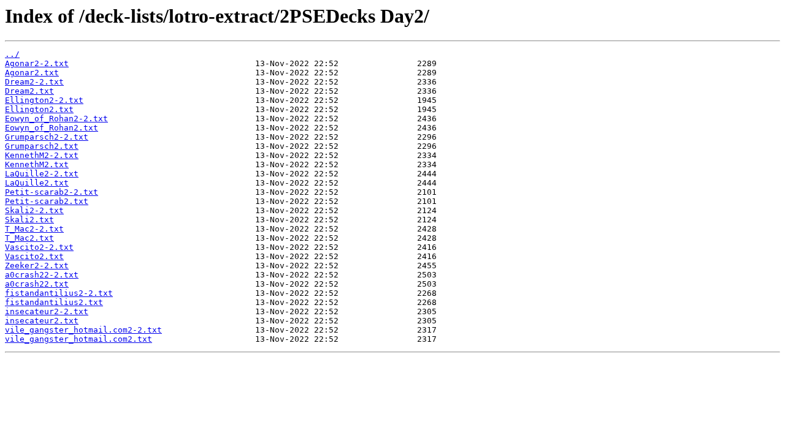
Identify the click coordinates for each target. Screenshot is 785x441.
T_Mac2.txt (29, 238)
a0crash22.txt (37, 283)
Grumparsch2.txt (41, 146)
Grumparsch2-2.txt (46, 136)
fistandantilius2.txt (54, 302)
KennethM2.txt (37, 164)
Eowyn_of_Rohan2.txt (51, 127)
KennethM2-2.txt (41, 155)
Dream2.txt (29, 91)
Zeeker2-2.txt (37, 265)
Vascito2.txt (34, 256)
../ (12, 54)
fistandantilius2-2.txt (59, 293)
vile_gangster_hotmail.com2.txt (78, 339)
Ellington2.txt (39, 109)
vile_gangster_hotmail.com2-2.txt (83, 329)
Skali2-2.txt (34, 210)
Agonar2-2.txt (37, 63)
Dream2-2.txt (34, 81)
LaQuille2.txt (37, 182)
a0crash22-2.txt (41, 274)
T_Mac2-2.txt (34, 228)
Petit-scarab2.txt (46, 201)
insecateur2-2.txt (46, 311)
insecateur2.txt (41, 320)
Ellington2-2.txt (44, 100)
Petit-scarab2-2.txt (51, 192)
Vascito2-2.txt (39, 247)
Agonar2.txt (32, 72)
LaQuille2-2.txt (41, 173)
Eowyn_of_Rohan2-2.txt (56, 118)
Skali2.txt (29, 219)
